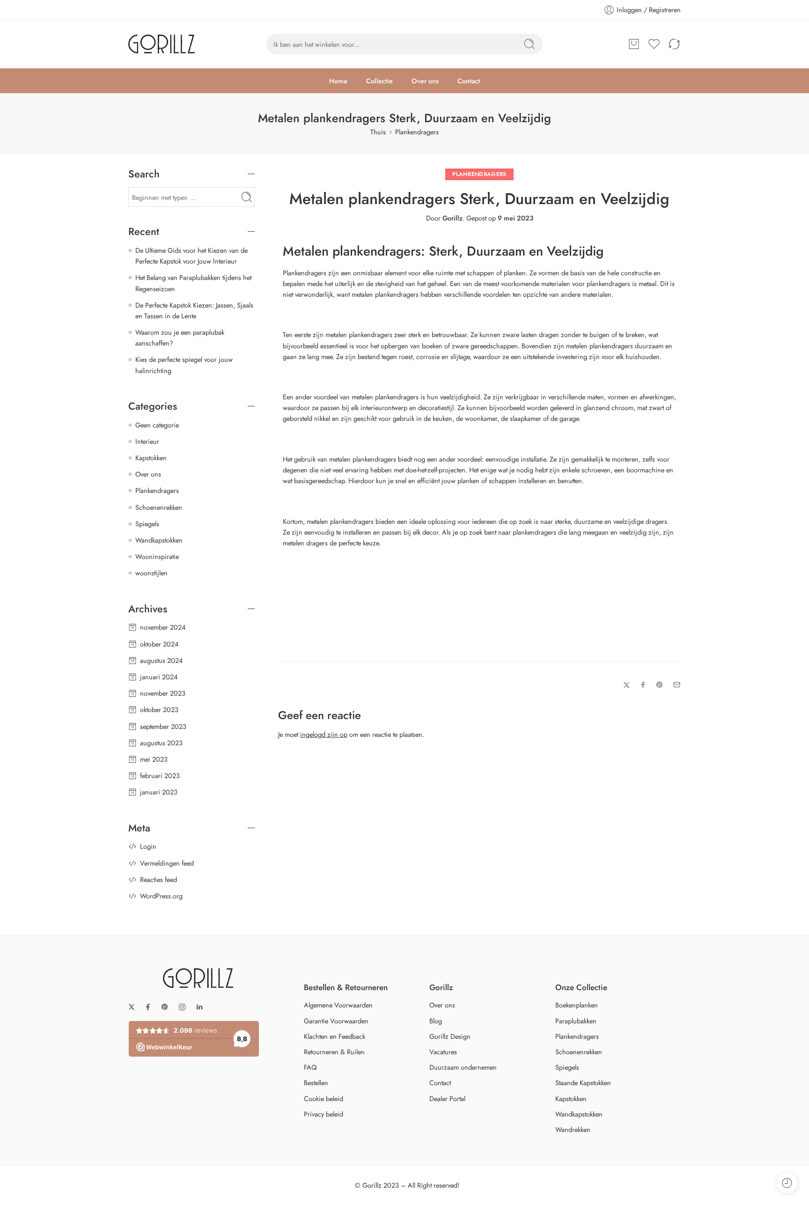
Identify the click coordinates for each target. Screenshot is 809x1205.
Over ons (425, 81)
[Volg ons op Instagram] (182, 1007)
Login (148, 846)
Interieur (147, 441)
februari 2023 (160, 775)
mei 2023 (154, 759)
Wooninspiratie (157, 556)
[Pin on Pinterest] (659, 692)
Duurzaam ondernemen (463, 1067)
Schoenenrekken (158, 507)
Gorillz (452, 218)
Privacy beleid (323, 1114)
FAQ (310, 1067)
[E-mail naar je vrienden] (677, 692)
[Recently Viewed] (786, 1182)
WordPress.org (161, 896)
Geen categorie (157, 425)
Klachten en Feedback (334, 1036)
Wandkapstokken (159, 540)
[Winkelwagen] (633, 44)
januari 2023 (158, 792)
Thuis (378, 132)
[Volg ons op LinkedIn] (199, 1007)
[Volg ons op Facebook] (148, 1007)
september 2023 (163, 726)
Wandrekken (572, 1129)
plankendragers (370, 334)
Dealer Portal (447, 1098)
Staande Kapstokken (583, 1082)
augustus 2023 (161, 743)
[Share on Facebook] (643, 692)
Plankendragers (417, 132)
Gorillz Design (450, 1036)
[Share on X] (626, 692)
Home (338, 81)
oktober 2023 (159, 709)
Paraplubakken (575, 1021)
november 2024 (162, 627)
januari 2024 (158, 677)
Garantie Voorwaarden (336, 1021)
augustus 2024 (161, 660)
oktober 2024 (159, 644)
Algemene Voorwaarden (338, 1005)
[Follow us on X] (131, 1007)
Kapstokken (151, 458)
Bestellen (316, 1082)
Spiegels (147, 524)
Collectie (379, 81)
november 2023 (162, 693)
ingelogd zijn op (323, 741)
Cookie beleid (323, 1098)
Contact (468, 81)
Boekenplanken (576, 1005)
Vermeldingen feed (167, 863)
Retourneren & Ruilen (334, 1052)
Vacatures (443, 1052)
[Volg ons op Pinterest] (165, 1007)
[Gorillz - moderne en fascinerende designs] (161, 44)
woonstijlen (151, 573)
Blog (435, 1021)
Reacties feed (158, 879)
